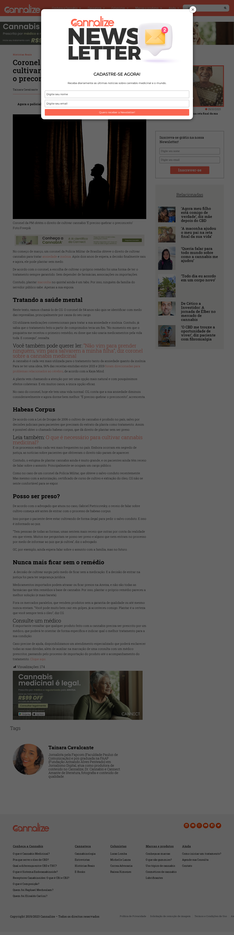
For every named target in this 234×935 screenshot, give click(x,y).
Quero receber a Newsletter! (117, 112)
